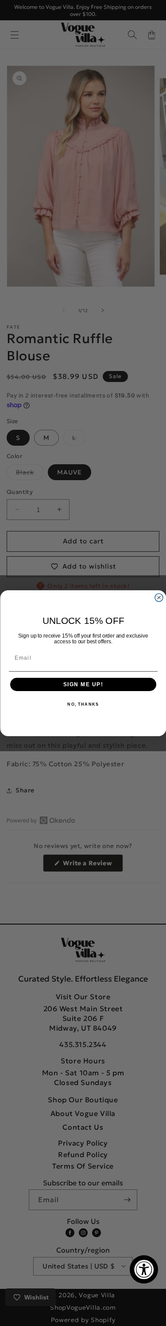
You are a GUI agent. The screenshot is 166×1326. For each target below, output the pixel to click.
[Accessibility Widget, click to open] (144, 1269)
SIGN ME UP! (83, 684)
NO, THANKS (83, 704)
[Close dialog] (159, 597)
